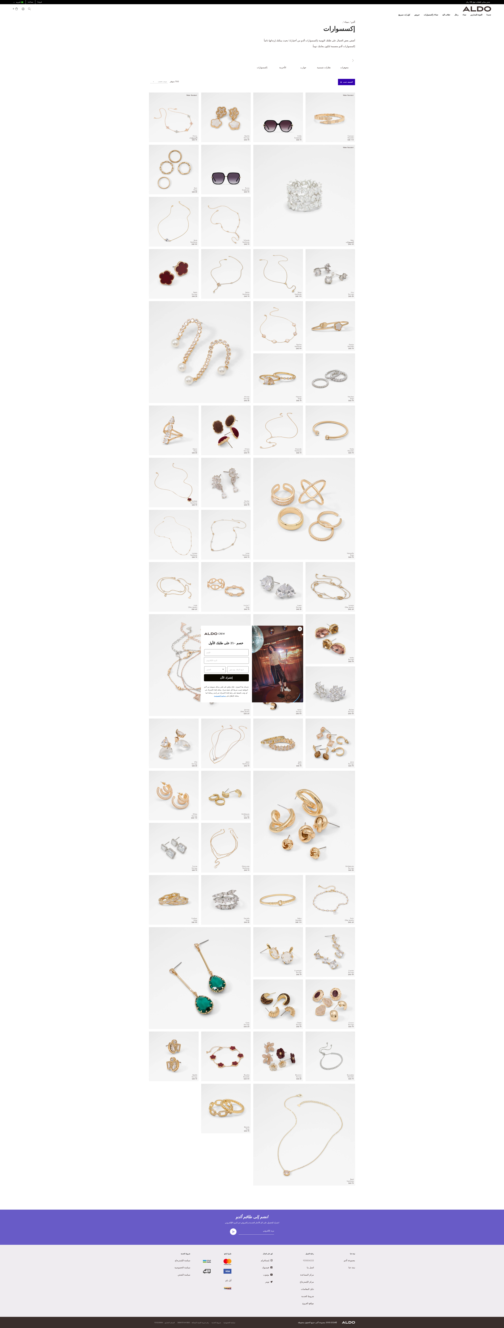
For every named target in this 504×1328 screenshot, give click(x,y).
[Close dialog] (300, 629)
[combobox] (214, 669)
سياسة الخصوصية (220, 696)
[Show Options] (223, 669)
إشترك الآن (226, 678)
